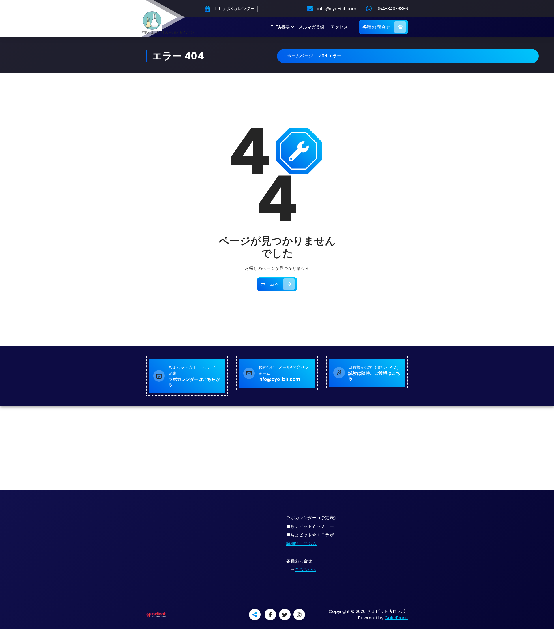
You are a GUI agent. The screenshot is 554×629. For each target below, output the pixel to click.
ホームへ (270, 284)
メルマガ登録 (311, 27)
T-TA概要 (280, 27)
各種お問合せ (376, 27)
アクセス (339, 27)
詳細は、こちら (301, 544)
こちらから (305, 569)
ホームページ (300, 56)
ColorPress (396, 618)
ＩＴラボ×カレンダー (233, 9)
